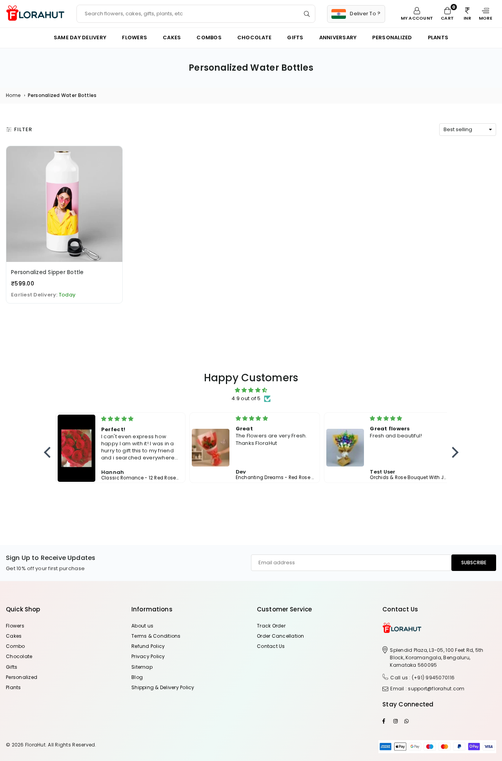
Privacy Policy (148, 656)
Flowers (134, 37)
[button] (485, 13)
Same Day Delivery (80, 37)
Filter (23, 129)
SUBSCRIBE (473, 562)
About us (142, 625)
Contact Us (271, 646)
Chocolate (254, 37)
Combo (15, 646)
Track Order (271, 625)
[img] (251, 390)
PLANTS (438, 37)
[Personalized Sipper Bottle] (64, 204)
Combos (209, 37)
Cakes (14, 636)
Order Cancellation (280, 636)
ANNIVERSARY (338, 37)
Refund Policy (148, 646)
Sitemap (142, 667)
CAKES (172, 37)
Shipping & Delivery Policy (163, 687)
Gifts (11, 667)
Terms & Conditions (156, 636)
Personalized (392, 37)
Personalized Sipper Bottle (47, 272)
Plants (13, 687)
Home (13, 95)
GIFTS (295, 37)
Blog (137, 677)
